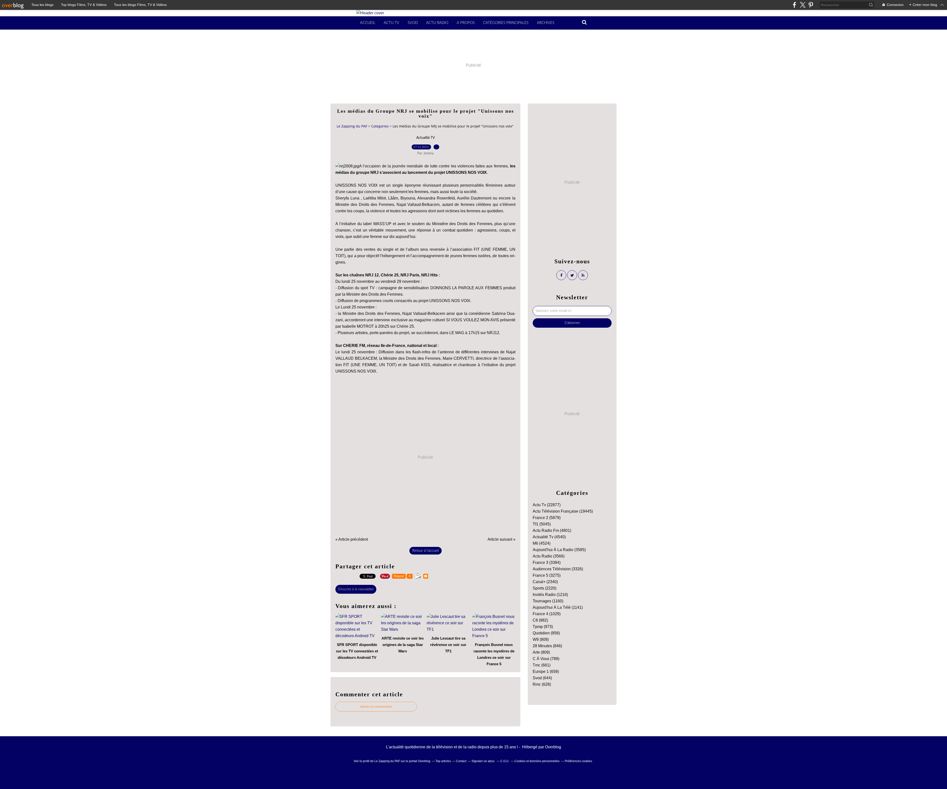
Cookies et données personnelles (537, 761)
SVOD (413, 23)
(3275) (547, 575)
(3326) (558, 569)
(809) (541, 652)
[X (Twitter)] (803, 5)
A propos (466, 23)
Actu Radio (437, 23)
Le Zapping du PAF (352, 126)
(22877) (547, 505)
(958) (546, 633)
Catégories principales (505, 23)
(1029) (547, 614)
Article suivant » (501, 539)
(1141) (558, 607)
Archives (545, 23)
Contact (461, 761)
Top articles (443, 761)
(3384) (547, 562)
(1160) (548, 601)
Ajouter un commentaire (376, 706)
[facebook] (794, 5)
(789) (546, 659)
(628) (542, 684)
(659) (546, 671)
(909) (541, 639)
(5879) (547, 518)
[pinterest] (811, 5)
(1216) (550, 594)
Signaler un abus (483, 761)
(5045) (542, 524)
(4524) (541, 543)
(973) (543, 627)
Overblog (553, 747)
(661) (541, 665)
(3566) (549, 556)
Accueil (367, 23)
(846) (547, 646)
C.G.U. (504, 761)
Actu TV (391, 23)
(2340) (545, 582)
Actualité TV (425, 138)
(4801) (552, 530)
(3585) (559, 550)
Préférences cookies (578, 761)
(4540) (549, 537)
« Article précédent (351, 539)
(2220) (544, 588)
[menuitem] (367, 23)
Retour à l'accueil (425, 551)
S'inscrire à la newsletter (356, 589)
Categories (380, 126)
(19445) (563, 511)
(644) (542, 678)
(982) (540, 620)
